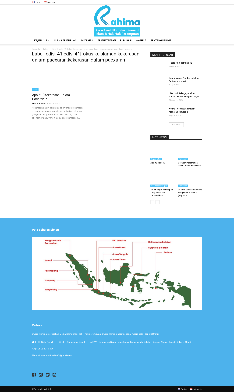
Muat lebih (175, 124)
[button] (198, 40)
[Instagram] (189, 2)
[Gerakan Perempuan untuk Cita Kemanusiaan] (190, 152)
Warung (141, 40)
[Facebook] (183, 2)
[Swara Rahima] (117, 20)
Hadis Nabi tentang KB (180, 63)
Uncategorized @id (159, 186)
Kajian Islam (42, 40)
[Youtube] (199, 2)
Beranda (36, 49)
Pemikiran (183, 159)
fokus (35, 89)
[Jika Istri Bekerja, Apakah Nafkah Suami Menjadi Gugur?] (158, 97)
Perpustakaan (107, 40)
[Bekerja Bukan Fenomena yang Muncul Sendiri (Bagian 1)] (190, 179)
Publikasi (125, 40)
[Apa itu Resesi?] (162, 152)
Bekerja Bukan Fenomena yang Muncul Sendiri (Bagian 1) (190, 193)
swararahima (38, 103)
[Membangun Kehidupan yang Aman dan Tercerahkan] (162, 179)
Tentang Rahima (161, 40)
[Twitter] (194, 2)
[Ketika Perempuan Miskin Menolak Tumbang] (158, 112)
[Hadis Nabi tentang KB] (158, 66)
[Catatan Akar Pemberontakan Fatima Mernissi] (158, 82)
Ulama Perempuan (65, 40)
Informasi (87, 40)
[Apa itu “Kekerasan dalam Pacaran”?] (58, 78)
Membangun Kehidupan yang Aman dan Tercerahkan (161, 193)
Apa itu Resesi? (157, 163)
